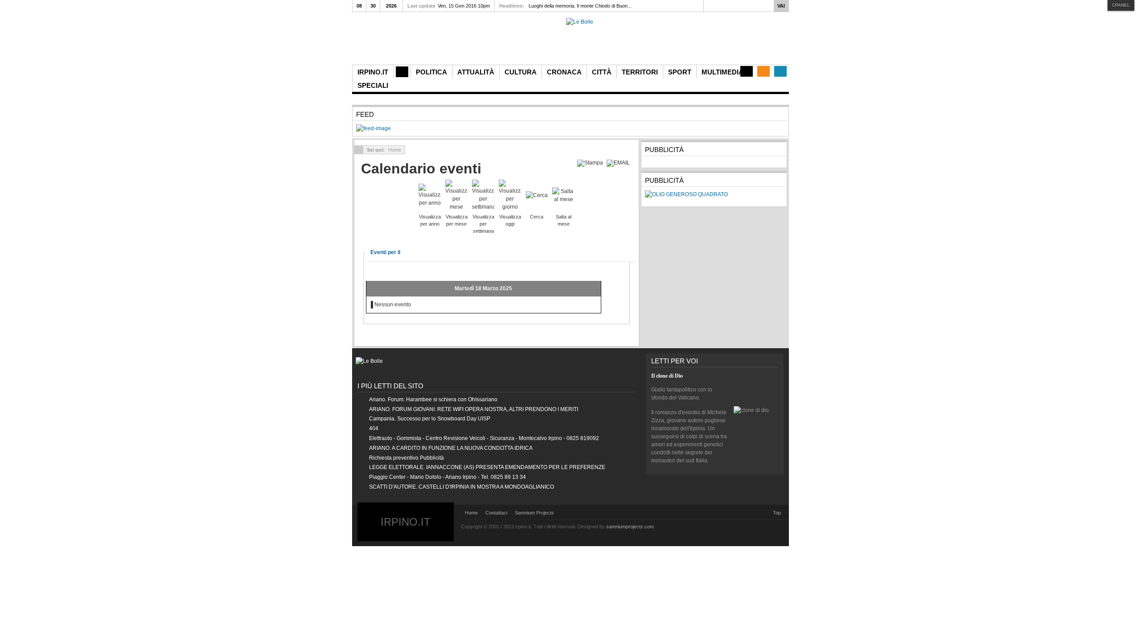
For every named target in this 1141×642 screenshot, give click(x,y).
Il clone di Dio (667, 375)
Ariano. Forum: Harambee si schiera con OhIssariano (433, 399)
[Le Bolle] (579, 22)
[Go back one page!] (358, 149)
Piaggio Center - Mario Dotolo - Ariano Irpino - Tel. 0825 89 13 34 (447, 477)
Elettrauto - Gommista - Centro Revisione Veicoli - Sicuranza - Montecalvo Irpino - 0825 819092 (484, 438)
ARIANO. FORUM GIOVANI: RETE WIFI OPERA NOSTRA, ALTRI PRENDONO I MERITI (473, 409)
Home (471, 512)
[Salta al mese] (563, 195)
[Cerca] (537, 195)
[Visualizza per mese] (456, 195)
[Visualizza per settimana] (483, 195)
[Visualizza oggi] (510, 195)
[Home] (402, 71)
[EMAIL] (619, 163)
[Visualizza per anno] (430, 195)
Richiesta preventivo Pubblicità (406, 458)
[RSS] (763, 71)
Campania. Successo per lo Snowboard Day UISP (429, 419)
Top (777, 512)
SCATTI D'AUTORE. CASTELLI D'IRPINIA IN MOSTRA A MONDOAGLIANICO (461, 487)
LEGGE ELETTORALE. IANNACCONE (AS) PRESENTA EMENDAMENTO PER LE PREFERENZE (487, 467)
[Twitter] (780, 71)
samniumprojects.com (630, 526)
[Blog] (746, 71)
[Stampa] (591, 163)
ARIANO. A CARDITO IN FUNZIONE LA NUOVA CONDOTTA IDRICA (451, 448)
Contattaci (496, 512)
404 (373, 428)
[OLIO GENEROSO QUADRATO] (686, 194)
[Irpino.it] (401, 41)
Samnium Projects (534, 512)
